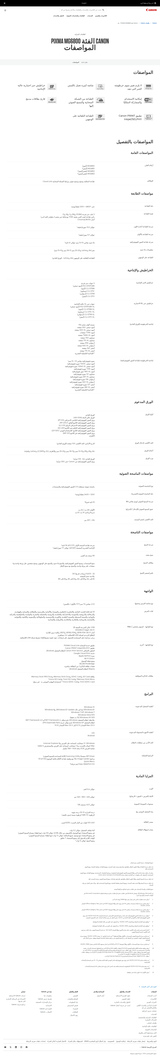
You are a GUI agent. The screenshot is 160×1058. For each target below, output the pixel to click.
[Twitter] (10, 1047)
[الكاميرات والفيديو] (94, 16)
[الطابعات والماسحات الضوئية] (66, 16)
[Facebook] (26, 1047)
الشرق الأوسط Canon (149, 1047)
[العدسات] (86, 16)
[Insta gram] (21, 1047)
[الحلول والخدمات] (52, 16)
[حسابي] (5, 10)
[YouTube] (5, 1047)
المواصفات (75, 62)
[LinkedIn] (16, 1047)
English (84, 3)
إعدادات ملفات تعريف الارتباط (35, 1041)
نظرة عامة (84, 62)
